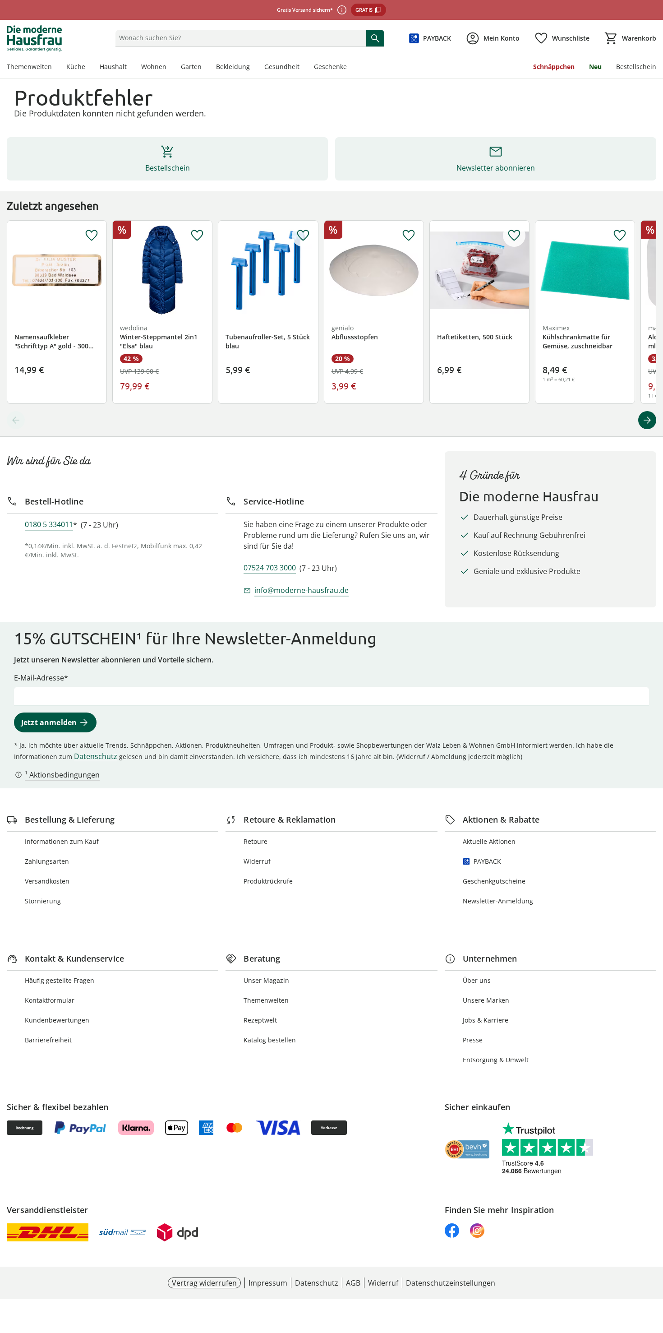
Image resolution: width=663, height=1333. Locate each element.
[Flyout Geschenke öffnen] (350, 67)
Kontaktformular (49, 1000)
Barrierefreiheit (48, 1040)
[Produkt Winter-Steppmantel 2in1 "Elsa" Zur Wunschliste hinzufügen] (197, 235)
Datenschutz (95, 756)
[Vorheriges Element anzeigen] (16, 420)
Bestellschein (636, 66)
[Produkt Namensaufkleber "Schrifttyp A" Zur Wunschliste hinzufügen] (91, 235)
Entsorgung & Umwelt (496, 1059)
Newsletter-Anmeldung (498, 901)
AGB (353, 1283)
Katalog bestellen (270, 1040)
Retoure (255, 841)
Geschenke (330, 66)
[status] (239, 37)
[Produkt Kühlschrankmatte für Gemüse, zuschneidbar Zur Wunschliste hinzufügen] (619, 235)
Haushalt (113, 66)
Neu (595, 66)
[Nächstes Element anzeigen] (647, 420)
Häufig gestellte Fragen (59, 980)
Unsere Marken (486, 1000)
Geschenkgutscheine (494, 881)
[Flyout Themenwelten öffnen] (55, 67)
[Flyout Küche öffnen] (88, 67)
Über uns (477, 980)
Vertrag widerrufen (204, 1283)
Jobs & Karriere (485, 1020)
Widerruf (257, 861)
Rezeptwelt (260, 1020)
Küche (75, 66)
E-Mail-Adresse (39, 678)
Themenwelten (29, 66)
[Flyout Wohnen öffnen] (170, 67)
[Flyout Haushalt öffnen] (130, 67)
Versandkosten (47, 881)
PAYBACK (487, 861)
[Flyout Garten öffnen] (205, 67)
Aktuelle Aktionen (489, 841)
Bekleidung (233, 66)
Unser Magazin (266, 980)
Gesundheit (281, 66)
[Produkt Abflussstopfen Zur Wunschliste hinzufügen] (408, 235)
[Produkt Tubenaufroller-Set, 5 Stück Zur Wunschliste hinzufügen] (303, 235)
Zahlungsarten (47, 861)
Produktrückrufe (268, 881)
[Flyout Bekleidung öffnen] (253, 67)
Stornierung (43, 901)
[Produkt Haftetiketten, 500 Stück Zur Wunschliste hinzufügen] (514, 235)
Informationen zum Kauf (62, 841)
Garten (191, 66)
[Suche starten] (375, 38)
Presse (473, 1040)
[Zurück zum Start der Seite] (652, 1268)
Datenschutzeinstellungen (450, 1283)
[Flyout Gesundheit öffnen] (303, 67)
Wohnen (153, 66)
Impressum (268, 1283)
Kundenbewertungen (57, 1020)
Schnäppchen (554, 66)
